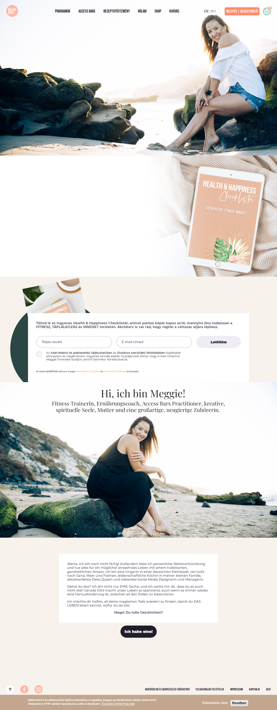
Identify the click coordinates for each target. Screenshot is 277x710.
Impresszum (236, 689)
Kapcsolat (254, 689)
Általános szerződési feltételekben (141, 352)
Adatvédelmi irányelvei (88, 371)
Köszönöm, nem (215, 703)
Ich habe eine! (139, 632)
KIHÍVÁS (174, 11)
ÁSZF (268, 689)
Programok (62, 11)
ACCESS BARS (86, 11)
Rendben (239, 703)
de (206, 11)
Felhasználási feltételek (210, 689)
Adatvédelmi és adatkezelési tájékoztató (167, 689)
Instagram (35, 689)
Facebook (21, 689)
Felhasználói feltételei (114, 371)
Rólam (142, 11)
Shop (158, 11)
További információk (118, 704)
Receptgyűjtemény (116, 11)
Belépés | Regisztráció (242, 11)
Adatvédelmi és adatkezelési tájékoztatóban (81, 352)
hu (213, 11)
